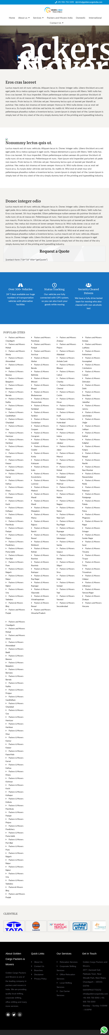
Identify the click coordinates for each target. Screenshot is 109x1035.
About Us (38, 962)
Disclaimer (39, 974)
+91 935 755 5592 (65, 2)
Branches (38, 970)
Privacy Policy (40, 979)
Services (37, 18)
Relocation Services (68, 962)
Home (12, 18)
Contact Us (55, 23)
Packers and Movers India (60, 18)
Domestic (80, 18)
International (95, 18)
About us (22, 18)
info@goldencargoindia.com (90, 2)
